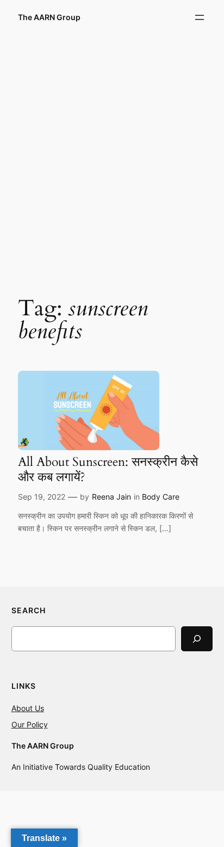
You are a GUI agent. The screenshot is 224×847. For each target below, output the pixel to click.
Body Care (160, 496)
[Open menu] (199, 17)
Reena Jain (111, 496)
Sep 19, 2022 (41, 496)
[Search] (197, 638)
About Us (27, 708)
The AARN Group (49, 17)
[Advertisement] (112, 157)
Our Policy (29, 724)
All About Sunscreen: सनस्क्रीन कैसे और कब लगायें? (108, 469)
